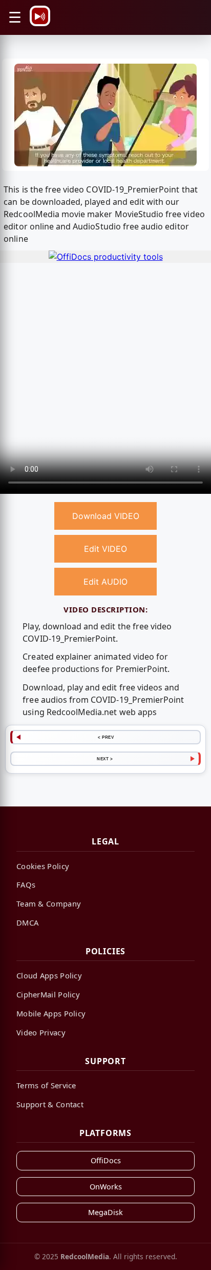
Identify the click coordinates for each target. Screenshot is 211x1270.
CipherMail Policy (48, 994)
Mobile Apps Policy (51, 1013)
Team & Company (48, 903)
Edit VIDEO (105, 549)
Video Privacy (41, 1032)
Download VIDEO (105, 516)
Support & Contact (49, 1104)
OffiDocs (106, 1160)
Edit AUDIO (105, 581)
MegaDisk (105, 1212)
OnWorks (106, 1186)
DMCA (27, 922)
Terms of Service (46, 1085)
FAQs (25, 884)
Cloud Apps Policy (49, 975)
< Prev (106, 737)
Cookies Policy (42, 866)
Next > (105, 758)
